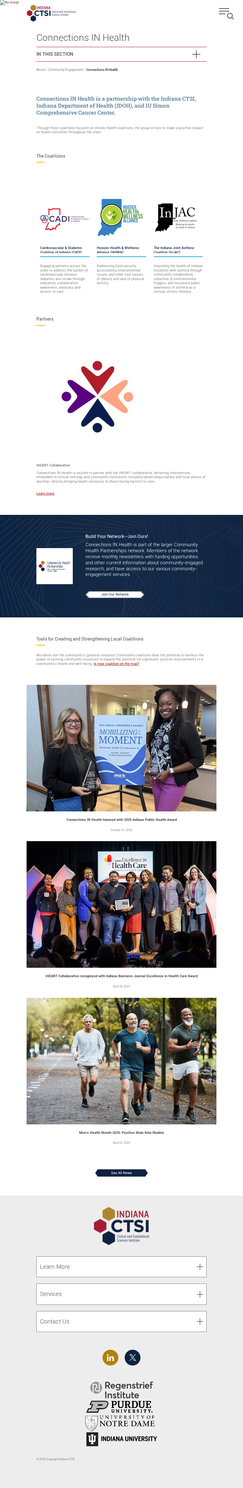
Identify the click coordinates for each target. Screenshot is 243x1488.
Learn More (55, 1266)
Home (40, 70)
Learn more (45, 493)
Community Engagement (65, 70)
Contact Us (55, 1321)
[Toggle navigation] (226, 14)
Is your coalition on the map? (116, 664)
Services (51, 1293)
